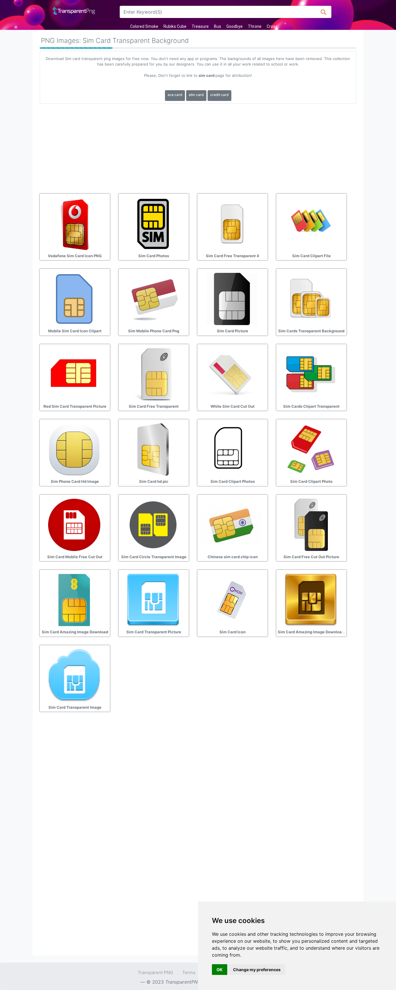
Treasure (200, 26)
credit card (219, 95)
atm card (196, 95)
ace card (175, 95)
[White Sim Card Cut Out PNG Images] (232, 374)
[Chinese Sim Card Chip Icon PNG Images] (232, 524)
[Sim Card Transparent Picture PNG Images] (153, 600)
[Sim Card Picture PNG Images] (232, 299)
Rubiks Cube (175, 26)
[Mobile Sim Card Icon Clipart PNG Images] (74, 299)
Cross (272, 26)
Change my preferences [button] (257, 969)
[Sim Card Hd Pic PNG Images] (153, 449)
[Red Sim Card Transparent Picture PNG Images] (74, 374)
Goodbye (234, 26)
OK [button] (220, 969)
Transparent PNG (155, 972)
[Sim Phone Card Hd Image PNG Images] (74, 449)
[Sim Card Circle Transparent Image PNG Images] (153, 524)
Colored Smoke (144, 26)
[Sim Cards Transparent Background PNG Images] (310, 299)
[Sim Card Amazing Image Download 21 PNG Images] (310, 600)
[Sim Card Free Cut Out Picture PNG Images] (310, 524)
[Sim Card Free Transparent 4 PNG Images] (232, 223)
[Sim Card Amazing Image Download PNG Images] (74, 600)
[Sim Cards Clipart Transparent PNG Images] (310, 374)
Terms (188, 972)
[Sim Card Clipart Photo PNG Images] (310, 449)
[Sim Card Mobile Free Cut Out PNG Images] (74, 524)
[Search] (323, 12)
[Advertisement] (198, 146)
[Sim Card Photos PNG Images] (153, 223)
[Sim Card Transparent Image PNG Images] (74, 675)
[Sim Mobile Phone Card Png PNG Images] (153, 299)
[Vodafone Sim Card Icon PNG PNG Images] (74, 223)
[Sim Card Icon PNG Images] (232, 600)
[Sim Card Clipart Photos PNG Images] (232, 449)
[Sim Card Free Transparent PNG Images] (153, 374)
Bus (217, 26)
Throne (254, 26)
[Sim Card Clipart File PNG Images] (310, 223)
